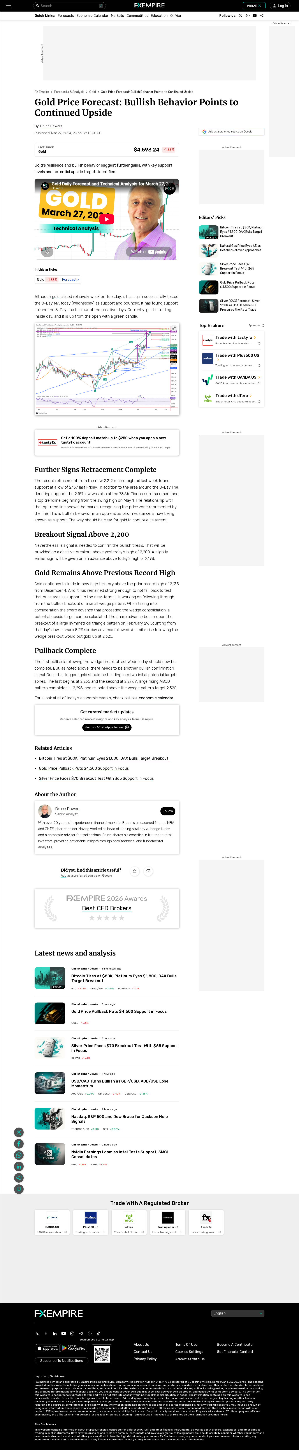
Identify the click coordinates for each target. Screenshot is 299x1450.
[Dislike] (148, 871)
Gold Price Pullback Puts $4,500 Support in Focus (84, 768)
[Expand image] (174, 328)
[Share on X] (19, 1132)
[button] (8, 5)
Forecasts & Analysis (69, 92)
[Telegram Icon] (81, 1333)
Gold (92, 92)
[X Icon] (37, 1333)
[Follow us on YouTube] (254, 15)
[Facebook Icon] (46, 1333)
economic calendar (156, 698)
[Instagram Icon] (72, 1333)
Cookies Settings (189, 1352)
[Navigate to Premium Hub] (58, 987)
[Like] (134, 871)
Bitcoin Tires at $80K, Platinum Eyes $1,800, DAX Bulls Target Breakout (103, 758)
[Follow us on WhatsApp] (247, 15)
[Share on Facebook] (19, 1144)
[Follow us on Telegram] (261, 15)
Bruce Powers (68, 808)
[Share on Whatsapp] (19, 1155)
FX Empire (42, 92)
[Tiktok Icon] (98, 1333)
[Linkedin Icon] (54, 1333)
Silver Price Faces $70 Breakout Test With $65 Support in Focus (96, 778)
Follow (168, 811)
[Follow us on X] (240, 15)
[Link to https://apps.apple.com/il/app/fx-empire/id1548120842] (48, 1348)
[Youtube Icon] (63, 1333)
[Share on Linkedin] (19, 1166)
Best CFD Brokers (107, 908)
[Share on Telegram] (19, 1178)
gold (56, 296)
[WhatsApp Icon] (89, 1333)
